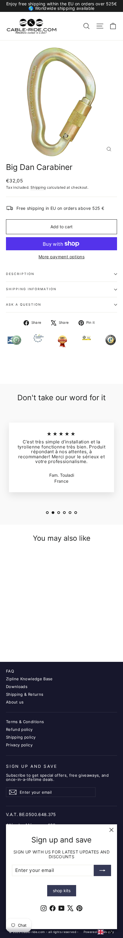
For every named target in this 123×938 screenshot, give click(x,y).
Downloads (16, 686)
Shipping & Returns (24, 694)
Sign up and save (31, 766)
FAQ (10, 671)
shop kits (61, 890)
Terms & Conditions (25, 721)
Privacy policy (19, 744)
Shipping (38, 187)
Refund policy (19, 729)
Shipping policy (21, 737)
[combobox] (105, 932)
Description (20, 274)
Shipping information (31, 289)
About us (15, 702)
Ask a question (23, 305)
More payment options (61, 256)
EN (110, 932)
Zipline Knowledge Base (29, 678)
